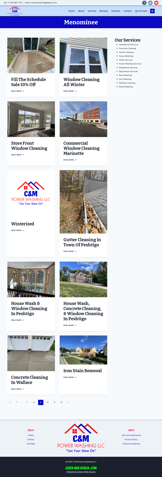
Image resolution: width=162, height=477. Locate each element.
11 (54, 402)
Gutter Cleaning (126, 52)
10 (48, 402)
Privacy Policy (131, 439)
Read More (17, 91)
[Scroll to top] (159, 455)
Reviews (104, 11)
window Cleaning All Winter (81, 82)
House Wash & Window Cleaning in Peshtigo (29, 308)
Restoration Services (128, 71)
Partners (116, 11)
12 (61, 402)
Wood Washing (126, 86)
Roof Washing (125, 75)
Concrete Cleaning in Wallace (29, 380)
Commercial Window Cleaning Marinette (81, 148)
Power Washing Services (130, 63)
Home (72, 11)
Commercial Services (128, 44)
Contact (128, 11)
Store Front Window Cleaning (29, 146)
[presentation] (31, 55)
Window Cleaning (127, 83)
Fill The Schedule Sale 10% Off (28, 82)
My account (141, 11)
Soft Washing (125, 79)
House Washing (126, 56)
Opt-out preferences (131, 435)
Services (92, 11)
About (81, 11)
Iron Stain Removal (82, 370)
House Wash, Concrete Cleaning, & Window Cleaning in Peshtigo (83, 311)
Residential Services (128, 67)
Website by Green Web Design (81, 472)
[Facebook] (144, 3)
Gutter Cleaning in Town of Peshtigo (82, 242)
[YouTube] (156, 3)
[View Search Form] (152, 11)
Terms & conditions (131, 444)
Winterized (22, 224)
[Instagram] (150, 3)
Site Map (31, 444)
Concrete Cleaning (127, 48)
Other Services (126, 60)
